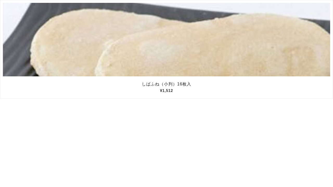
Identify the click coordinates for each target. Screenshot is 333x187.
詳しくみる (166, 40)
